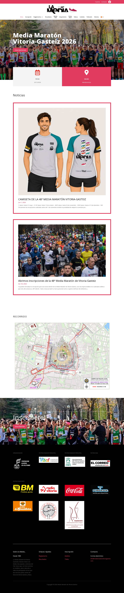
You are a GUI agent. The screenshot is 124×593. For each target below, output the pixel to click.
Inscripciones (20, 50)
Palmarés (89, 17)
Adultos (67, 556)
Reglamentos (37, 17)
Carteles (82, 17)
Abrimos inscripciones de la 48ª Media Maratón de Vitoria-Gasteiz (57, 280)
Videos (76, 17)
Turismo (97, 2)
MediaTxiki (55, 16)
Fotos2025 (70, 16)
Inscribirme (20, 426)
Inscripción (28, 17)
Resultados (48, 17)
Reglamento (43, 556)
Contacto (104, 2)
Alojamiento (62, 17)
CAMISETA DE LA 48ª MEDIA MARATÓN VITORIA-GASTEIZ (52, 199)
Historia (96, 17)
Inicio (21, 17)
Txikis (67, 559)
